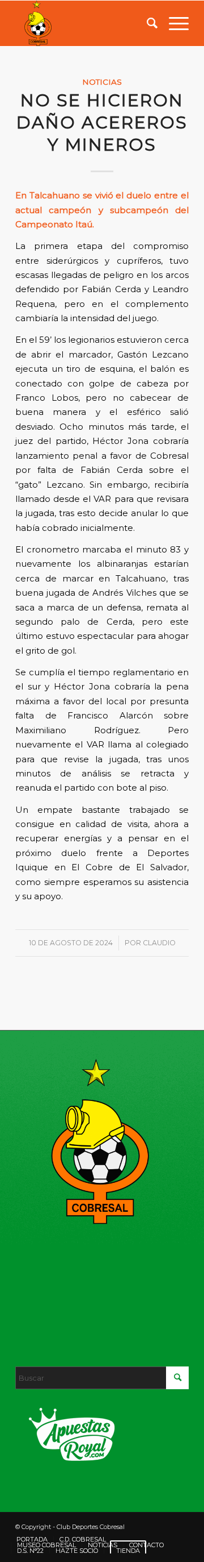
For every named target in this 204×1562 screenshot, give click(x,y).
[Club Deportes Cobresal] (84, 23)
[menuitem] (146, 23)
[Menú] (173, 23)
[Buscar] (146, 23)
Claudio (159, 942)
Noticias (102, 81)
